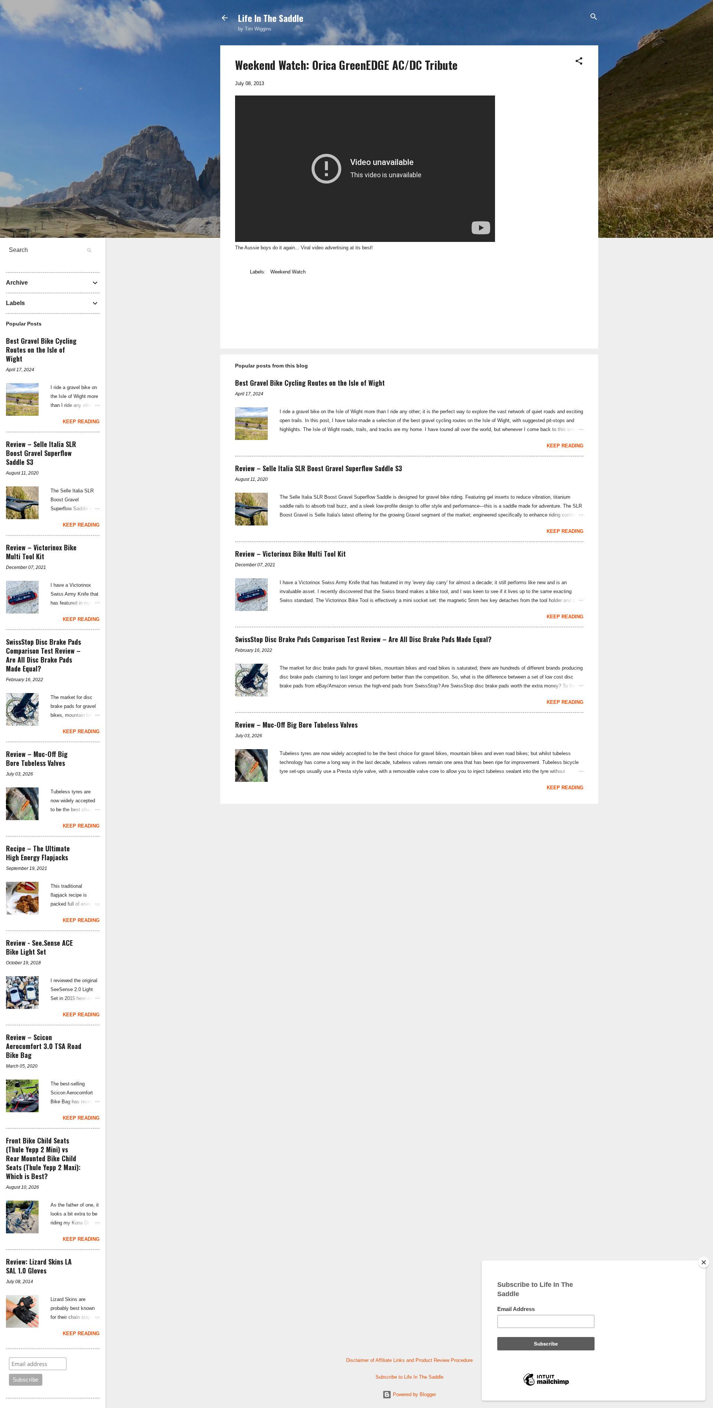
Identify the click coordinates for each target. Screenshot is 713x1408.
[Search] (593, 17)
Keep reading (565, 446)
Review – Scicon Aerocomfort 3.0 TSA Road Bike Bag (43, 1046)
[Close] (703, 1262)
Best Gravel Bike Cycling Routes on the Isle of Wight (310, 383)
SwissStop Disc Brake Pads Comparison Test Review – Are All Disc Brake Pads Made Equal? (363, 639)
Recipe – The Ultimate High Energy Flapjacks (38, 853)
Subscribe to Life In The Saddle (409, 1377)
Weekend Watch (288, 272)
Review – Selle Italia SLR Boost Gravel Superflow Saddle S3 (318, 468)
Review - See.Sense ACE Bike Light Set (39, 947)
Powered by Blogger (413, 1394)
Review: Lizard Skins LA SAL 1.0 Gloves (39, 1266)
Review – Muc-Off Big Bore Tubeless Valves (296, 724)
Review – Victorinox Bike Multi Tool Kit (290, 554)
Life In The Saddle (270, 18)
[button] (578, 61)
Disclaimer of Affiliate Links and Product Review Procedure (409, 1360)
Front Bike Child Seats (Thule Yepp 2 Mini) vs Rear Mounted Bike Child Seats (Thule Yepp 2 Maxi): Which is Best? (43, 1158)
